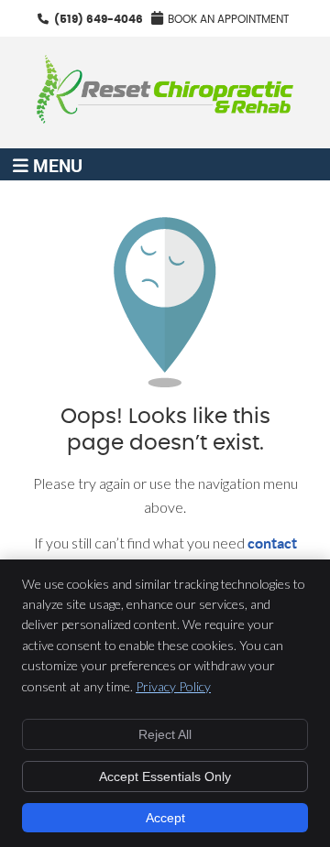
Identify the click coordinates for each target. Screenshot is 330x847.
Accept (165, 817)
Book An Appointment (228, 19)
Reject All (165, 734)
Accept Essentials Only (165, 776)
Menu (57, 165)
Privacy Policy (173, 686)
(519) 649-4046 (98, 19)
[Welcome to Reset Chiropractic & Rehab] (165, 117)
